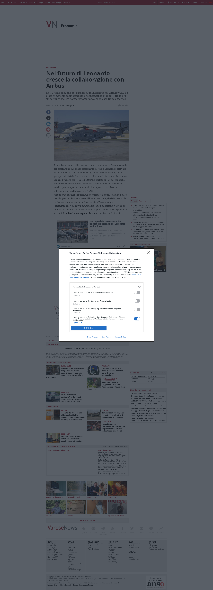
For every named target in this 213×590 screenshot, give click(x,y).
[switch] (137, 292)
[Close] (149, 253)
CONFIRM (88, 328)
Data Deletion (92, 337)
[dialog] (106, 295)
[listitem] (106, 287)
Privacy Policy (120, 337)
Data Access (106, 337)
